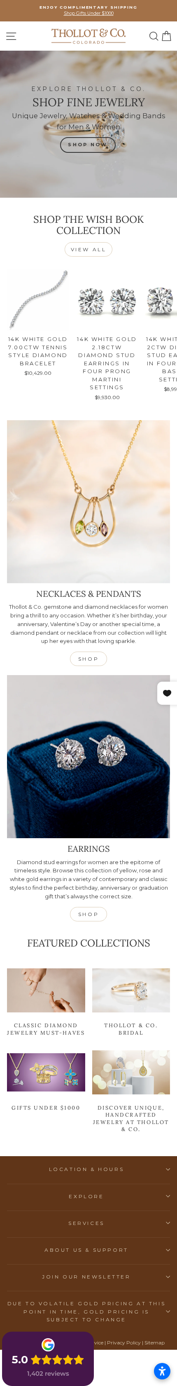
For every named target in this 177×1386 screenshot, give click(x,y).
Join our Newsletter (86, 1277)
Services (86, 1223)
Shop (88, 659)
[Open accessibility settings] (162, 1371)
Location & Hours (86, 1169)
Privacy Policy (124, 1342)
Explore (86, 1196)
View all (89, 249)
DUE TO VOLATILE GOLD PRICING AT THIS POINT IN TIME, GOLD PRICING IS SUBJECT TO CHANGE (86, 1311)
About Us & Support (86, 1250)
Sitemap (154, 1342)
